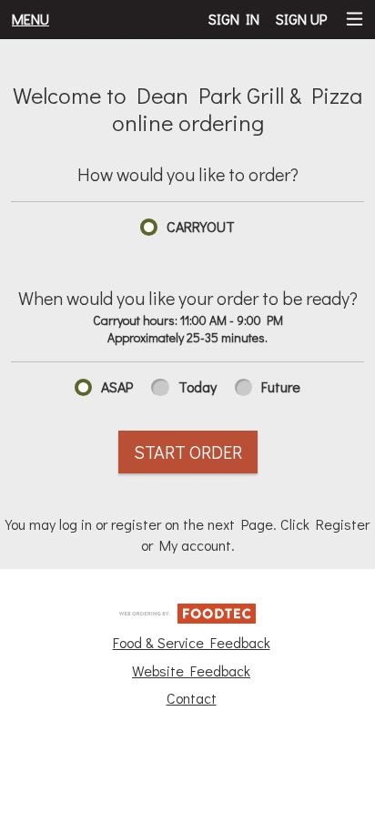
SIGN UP (301, 18)
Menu (30, 18)
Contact (192, 697)
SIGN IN (233, 18)
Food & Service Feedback (191, 642)
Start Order (188, 451)
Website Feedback (191, 670)
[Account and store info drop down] (354, 19)
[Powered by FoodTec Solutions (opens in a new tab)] (187, 610)
